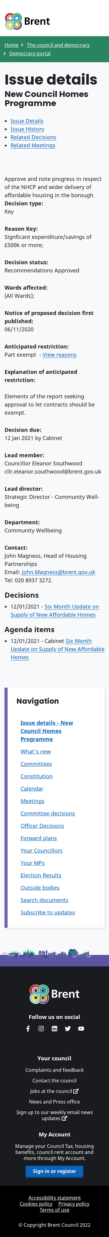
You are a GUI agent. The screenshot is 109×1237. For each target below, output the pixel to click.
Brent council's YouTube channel (81, 1029)
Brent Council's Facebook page (28, 1029)
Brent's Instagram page (41, 1029)
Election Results (41, 875)
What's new (36, 751)
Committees (36, 763)
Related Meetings (33, 145)
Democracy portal (30, 53)
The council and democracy (58, 45)
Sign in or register (54, 1171)
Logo (27, 22)
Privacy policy (73, 1204)
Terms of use (54, 1210)
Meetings (33, 801)
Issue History (27, 129)
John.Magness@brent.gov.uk (58, 572)
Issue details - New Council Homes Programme (47, 731)
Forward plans (39, 838)
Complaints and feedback (54, 1070)
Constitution (37, 776)
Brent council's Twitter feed (68, 1029)
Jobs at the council (51, 1091)
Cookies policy (36, 1204)
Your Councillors (42, 850)
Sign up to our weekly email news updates (54, 1115)
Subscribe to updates (48, 912)
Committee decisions (48, 813)
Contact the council (54, 1081)
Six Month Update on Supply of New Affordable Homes (57, 649)
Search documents (44, 900)
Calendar (32, 788)
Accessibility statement (54, 1198)
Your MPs (33, 862)
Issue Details (27, 120)
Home (11, 45)
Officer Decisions (42, 825)
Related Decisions (33, 137)
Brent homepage (55, 994)
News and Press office (54, 1102)
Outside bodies (40, 887)
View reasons (60, 354)
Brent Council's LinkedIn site (54, 1029)
